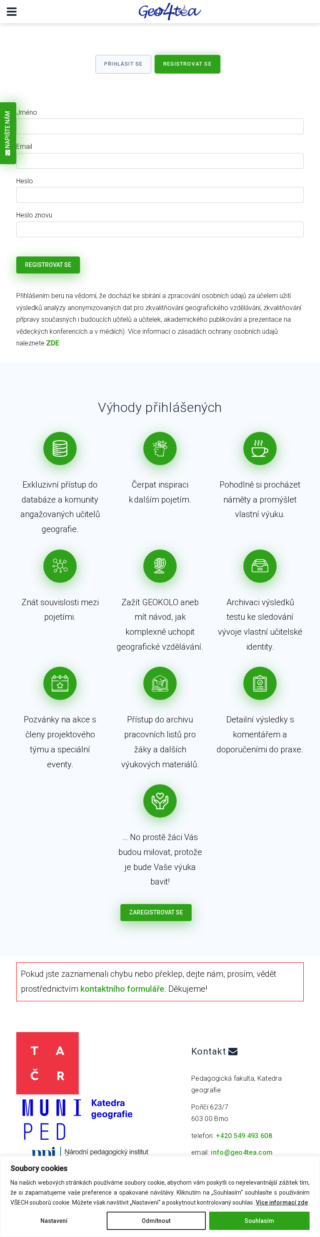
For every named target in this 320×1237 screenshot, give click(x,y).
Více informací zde (282, 1202)
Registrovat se (187, 64)
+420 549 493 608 (244, 1136)
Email (24, 146)
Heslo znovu (34, 215)
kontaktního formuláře (122, 989)
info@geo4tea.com (241, 1152)
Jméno (26, 112)
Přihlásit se (123, 64)
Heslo (24, 181)
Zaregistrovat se (156, 912)
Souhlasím (259, 1220)
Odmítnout (156, 1220)
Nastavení (54, 1220)
